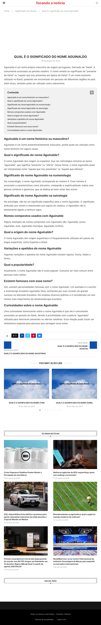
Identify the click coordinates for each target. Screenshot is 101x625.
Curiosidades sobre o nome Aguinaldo (24, 130)
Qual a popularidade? (17, 123)
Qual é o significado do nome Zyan (26, 403)
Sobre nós (61, 619)
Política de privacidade (44, 619)
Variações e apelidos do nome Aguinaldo (25, 119)
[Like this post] (16, 336)
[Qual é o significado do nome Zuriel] (74, 384)
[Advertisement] (50, 33)
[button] (7, 389)
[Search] (97, 3)
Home (6, 11)
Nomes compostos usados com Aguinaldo (26, 112)
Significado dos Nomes (26, 11)
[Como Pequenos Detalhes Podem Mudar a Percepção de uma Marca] (26, 454)
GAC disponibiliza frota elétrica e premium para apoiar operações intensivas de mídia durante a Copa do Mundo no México (25, 517)
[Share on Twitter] (27, 336)
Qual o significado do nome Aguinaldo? (25, 101)
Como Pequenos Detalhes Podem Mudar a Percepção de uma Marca (23, 473)
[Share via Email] (39, 336)
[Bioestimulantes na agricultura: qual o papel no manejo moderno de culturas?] (75, 496)
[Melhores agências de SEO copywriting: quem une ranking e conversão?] (75, 454)
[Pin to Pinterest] (33, 336)
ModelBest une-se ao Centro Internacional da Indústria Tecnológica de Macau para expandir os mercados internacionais (74, 561)
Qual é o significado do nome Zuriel (74, 403)
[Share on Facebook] (22, 336)
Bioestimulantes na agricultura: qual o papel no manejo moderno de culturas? (74, 515)
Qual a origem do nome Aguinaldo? (23, 115)
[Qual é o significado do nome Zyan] (26, 384)
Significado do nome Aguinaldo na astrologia (27, 108)
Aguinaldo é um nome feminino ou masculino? (28, 97)
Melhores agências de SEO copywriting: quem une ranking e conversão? (74, 473)
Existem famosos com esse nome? (22, 126)
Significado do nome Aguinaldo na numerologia (28, 104)
